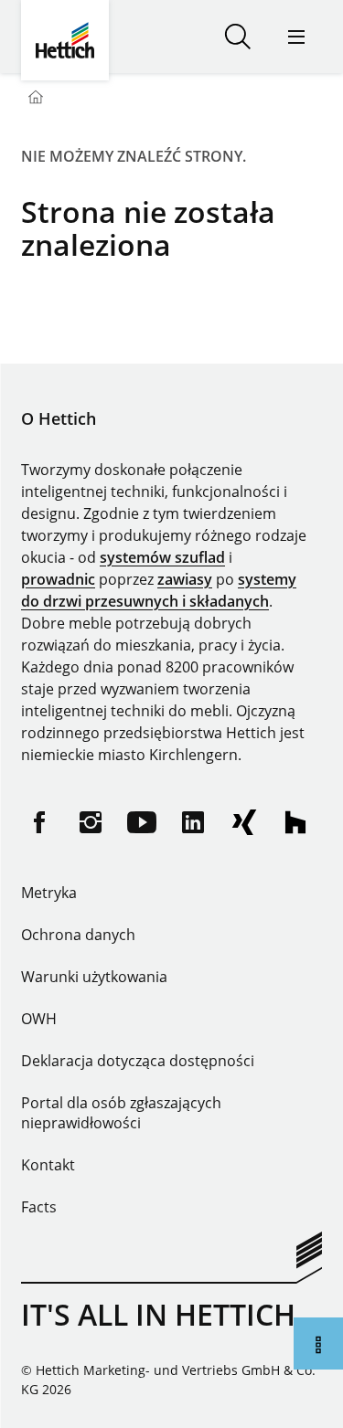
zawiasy (184, 579)
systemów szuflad (162, 557)
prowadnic (58, 579)
